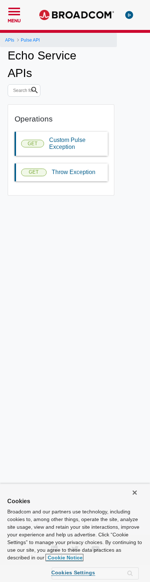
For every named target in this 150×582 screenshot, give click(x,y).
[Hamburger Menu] (14, 10)
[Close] (135, 492)
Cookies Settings (73, 572)
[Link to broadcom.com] (76, 14)
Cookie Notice (64, 557)
